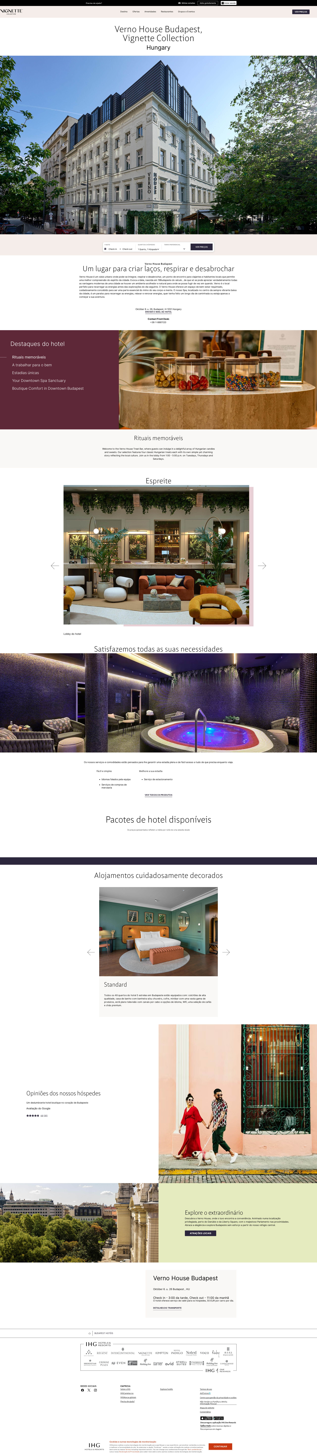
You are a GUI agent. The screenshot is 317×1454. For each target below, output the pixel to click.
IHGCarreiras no (126, 1393)
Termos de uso (206, 1389)
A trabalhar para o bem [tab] (32, 365)
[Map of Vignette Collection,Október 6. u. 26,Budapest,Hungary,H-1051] (112, 1294)
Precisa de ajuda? (94, 3)
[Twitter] (89, 1390)
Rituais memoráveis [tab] (29, 357)
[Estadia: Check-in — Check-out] (118, 249)
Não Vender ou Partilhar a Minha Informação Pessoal (213, 1403)
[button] (229, 3)
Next (226, 961)
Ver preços (201, 247)
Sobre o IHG (125, 1389)
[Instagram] (95, 1390)
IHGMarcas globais (128, 1397)
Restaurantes (167, 11)
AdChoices (204, 1393)
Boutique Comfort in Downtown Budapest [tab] (48, 388)
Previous (91, 961)
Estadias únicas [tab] (25, 372)
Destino (124, 11)
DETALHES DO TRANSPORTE (167, 1308)
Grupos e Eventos (186, 11)
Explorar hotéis (166, 1389)
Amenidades (150, 11)
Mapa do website (207, 1408)
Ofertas (136, 11)
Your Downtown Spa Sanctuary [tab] (39, 380)
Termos (128, 1449)
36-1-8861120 (159, 322)
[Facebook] (83, 1390)
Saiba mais (205, 1425)
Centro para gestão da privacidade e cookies (218, 1398)
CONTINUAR (220, 1446)
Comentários (205, 1412)
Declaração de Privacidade (129, 1451)
